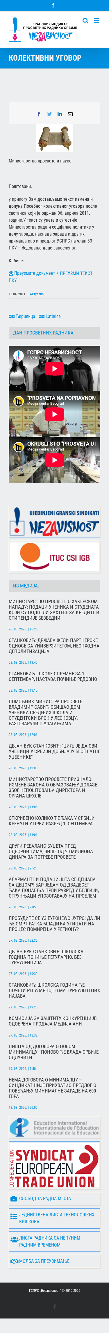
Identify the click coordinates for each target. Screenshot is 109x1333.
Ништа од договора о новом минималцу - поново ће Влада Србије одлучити (54, 1052)
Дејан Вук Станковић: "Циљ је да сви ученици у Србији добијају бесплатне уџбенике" (54, 751)
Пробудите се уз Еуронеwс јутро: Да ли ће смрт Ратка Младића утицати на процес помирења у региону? (54, 924)
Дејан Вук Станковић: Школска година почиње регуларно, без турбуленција (46, 957)
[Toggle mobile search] (85, 20)
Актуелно (37, 294)
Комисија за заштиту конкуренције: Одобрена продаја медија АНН (53, 1021)
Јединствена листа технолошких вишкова (56, 1218)
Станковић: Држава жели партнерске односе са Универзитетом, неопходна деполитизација (54, 646)
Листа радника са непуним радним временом (49, 1241)
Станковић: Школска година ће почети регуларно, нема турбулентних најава (54, 990)
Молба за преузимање (44, 1261)
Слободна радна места (45, 1198)
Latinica (52, 316)
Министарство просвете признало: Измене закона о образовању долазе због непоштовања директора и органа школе (53, 788)
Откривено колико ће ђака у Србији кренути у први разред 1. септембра (52, 820)
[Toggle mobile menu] (97, 20)
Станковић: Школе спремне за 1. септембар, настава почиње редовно (53, 676)
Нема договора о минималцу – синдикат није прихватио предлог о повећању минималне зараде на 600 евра (52, 1088)
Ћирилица (25, 316)
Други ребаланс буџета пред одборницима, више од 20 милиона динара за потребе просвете (51, 851)
